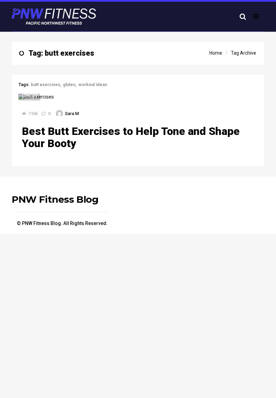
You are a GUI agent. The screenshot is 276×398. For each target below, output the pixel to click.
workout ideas (92, 84)
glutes (69, 84)
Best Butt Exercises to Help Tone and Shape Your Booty (131, 137)
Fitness (29, 95)
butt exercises (45, 84)
